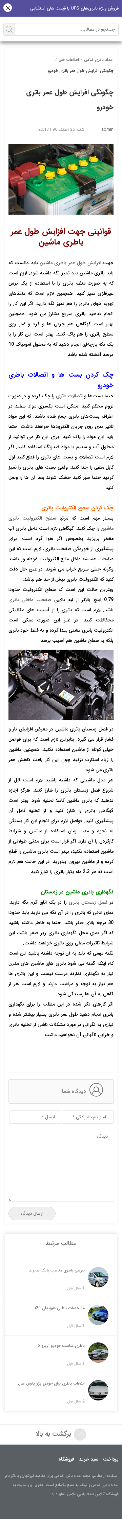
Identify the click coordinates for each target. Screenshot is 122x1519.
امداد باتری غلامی (99, 59)
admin (107, 129)
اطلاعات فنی (69, 59)
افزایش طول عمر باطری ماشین (70, 263)
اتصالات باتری (69, 396)
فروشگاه (66, 1459)
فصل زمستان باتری (88, 902)
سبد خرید (88, 1459)
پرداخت (111, 1459)
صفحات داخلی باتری (30, 599)
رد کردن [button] (7, 8)
